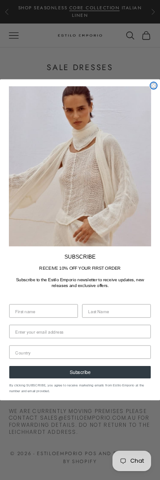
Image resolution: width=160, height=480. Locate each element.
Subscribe (80, 372)
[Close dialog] (153, 85)
